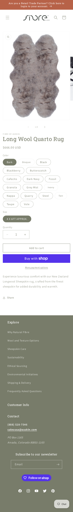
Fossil (52, 179)
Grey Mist (32, 187)
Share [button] (10, 297)
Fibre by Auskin (24, 509)
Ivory (53, 188)
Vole (27, 204)
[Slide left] (28, 127)
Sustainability (15, 357)
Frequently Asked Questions (24, 391)
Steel (45, 195)
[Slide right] (45, 127)
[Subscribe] (58, 464)
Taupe (10, 204)
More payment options (36, 267)
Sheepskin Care (16, 349)
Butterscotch (38, 170)
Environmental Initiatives (22, 374)
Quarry (29, 195)
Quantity (7, 227)
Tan (63, 196)
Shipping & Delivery (19, 382)
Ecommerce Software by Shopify (48, 509)
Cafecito (12, 179)
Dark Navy (33, 179)
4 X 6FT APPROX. (17, 219)
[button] (7, 17)
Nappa (11, 195)
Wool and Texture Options (23, 340)
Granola (12, 187)
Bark (10, 162)
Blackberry (13, 170)
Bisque (28, 162)
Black (43, 162)
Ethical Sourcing (17, 366)
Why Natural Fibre (18, 332)
